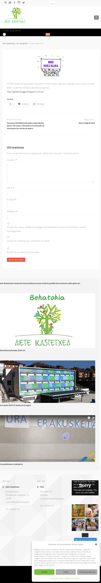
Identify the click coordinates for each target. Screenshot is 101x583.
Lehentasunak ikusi (87, 572)
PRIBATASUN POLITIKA (72, 578)
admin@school (12, 34)
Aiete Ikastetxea (12, 487)
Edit (48, 34)
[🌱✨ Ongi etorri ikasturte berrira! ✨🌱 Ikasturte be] (78, 510)
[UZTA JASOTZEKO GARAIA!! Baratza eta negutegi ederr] (92, 524)
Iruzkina (12, 160)
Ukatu (65, 572)
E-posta (11, 199)
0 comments (38, 34)
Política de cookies (57, 578)
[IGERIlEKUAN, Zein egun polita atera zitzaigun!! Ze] (92, 510)
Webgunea (12, 211)
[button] (96, 544)
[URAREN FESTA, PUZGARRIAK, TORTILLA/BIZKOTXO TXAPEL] (78, 524)
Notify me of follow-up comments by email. (28, 240)
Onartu (44, 572)
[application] (85, 487)
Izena (10, 187)
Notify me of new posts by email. (23, 252)
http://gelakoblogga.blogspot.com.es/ (25, 91)
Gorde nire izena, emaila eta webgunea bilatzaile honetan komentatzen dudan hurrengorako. (46, 229)
